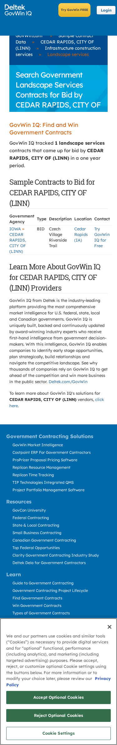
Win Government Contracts (36, 605)
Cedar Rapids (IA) (81, 234)
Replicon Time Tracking (33, 474)
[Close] (109, 627)
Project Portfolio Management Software (48, 490)
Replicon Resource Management (41, 467)
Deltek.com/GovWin (68, 381)
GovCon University (29, 510)
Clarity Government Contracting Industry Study (55, 555)
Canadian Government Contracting (44, 540)
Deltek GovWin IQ (20, 10)
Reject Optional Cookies (58, 715)
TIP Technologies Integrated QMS (43, 482)
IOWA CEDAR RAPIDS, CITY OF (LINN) (17, 240)
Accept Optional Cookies (58, 697)
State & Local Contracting (35, 525)
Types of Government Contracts (41, 613)
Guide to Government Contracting (43, 583)
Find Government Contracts (37, 598)
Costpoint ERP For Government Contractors (51, 452)
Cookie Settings (58, 733)
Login (106, 10)
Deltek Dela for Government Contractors (49, 562)
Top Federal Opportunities (36, 547)
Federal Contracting (30, 517)
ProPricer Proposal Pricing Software (44, 460)
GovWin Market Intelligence (37, 444)
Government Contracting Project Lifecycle (50, 590)
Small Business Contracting (36, 532)
